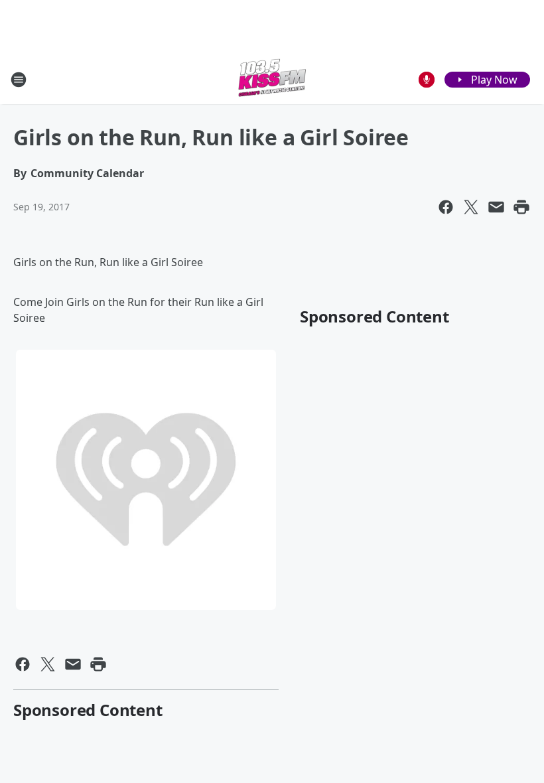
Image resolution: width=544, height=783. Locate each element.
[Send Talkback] (427, 80)
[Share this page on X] (471, 207)
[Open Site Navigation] (19, 80)
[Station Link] (272, 79)
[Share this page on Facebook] (446, 207)
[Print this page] (521, 207)
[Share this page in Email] (496, 207)
